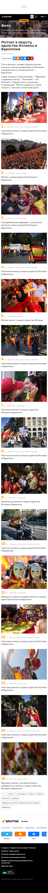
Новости (11, 794)
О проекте (5, 848)
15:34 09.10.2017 (7, 54)
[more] (45, 126)
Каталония (39, 794)
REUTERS (12, 173)
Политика (5, 828)
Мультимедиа (21, 794)
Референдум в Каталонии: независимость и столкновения (20, 803)
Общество (29, 828)
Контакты (4, 851)
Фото (4, 794)
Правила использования (19, 848)
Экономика (17, 828)
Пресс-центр (14, 851)
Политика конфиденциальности (13, 854)
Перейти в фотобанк (31, 127)
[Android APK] (8, 872)
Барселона (5, 798)
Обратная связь (7, 866)
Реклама (32, 848)
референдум (6, 807)
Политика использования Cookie (13, 857)
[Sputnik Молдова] (7, 18)
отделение (15, 798)
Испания (31, 794)
